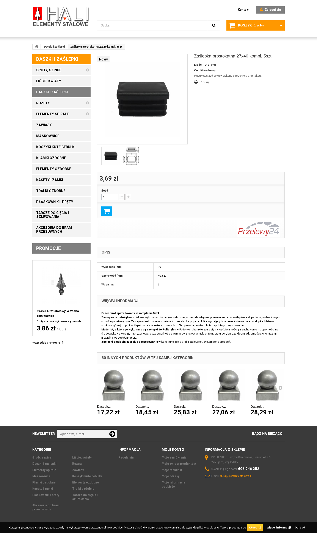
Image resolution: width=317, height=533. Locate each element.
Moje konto (173, 450)
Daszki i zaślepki (54, 46)
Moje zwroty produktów (179, 463)
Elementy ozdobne (85, 482)
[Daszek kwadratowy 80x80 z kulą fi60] (152, 385)
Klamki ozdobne (43, 482)
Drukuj (205, 82)
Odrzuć (300, 527)
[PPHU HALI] (61, 16)
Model (198, 64)
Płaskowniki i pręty (45, 495)
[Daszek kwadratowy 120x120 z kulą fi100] (229, 385)
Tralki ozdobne (83, 488)
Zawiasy (78, 470)
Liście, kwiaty (82, 457)
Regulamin (126, 457)
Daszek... (104, 406)
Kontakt (244, 9)
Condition (201, 70)
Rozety (77, 463)
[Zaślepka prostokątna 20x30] (142, 99)
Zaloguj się (273, 9)
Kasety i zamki (42, 488)
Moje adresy (170, 476)
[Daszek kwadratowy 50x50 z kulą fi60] (114, 385)
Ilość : (105, 190)
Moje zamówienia (174, 457)
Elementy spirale (44, 470)
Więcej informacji (279, 527)
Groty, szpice (41, 457)
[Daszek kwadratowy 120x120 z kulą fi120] (268, 385)
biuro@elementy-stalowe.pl (235, 475)
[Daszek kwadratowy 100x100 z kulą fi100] (191, 385)
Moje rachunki (172, 470)
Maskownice (41, 476)
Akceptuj (255, 527)
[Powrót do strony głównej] (37, 46)
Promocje (48, 248)
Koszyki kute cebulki (87, 476)
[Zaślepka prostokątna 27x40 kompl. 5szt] (131, 156)
